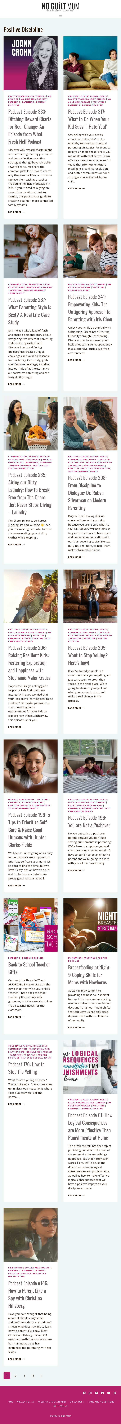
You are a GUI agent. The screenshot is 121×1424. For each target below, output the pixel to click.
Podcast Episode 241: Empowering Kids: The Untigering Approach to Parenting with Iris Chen (90, 308)
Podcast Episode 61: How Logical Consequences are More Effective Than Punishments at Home (90, 1126)
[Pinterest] (114, 1393)
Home (10, 1402)
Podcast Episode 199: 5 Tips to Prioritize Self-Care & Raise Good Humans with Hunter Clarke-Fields (29, 829)
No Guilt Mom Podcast (34, 99)
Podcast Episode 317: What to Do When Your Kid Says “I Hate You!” (88, 119)
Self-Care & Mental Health (83, 471)
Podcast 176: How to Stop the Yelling (26, 1067)
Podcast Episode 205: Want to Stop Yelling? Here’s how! (88, 655)
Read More (16, 212)
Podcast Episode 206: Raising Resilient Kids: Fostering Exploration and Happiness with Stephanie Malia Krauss (29, 662)
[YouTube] (108, 1393)
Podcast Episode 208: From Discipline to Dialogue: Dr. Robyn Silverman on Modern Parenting (87, 492)
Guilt (71, 805)
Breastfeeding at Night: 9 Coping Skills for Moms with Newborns (89, 974)
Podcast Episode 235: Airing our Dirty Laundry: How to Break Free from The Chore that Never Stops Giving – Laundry (29, 493)
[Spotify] (96, 1393)
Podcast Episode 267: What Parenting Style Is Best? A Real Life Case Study (29, 311)
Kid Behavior (33, 459)
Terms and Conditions (100, 1402)
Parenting (14, 102)
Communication (17, 284)
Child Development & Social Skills (87, 96)
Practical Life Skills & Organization (89, 468)
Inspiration (75, 958)
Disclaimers (77, 1402)
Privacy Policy (25, 1402)
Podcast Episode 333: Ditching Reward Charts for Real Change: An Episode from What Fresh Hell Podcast (29, 126)
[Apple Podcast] (102, 1393)
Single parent (16, 293)
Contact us (61, 1406)
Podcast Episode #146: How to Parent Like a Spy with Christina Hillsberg (28, 1294)
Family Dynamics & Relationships (27, 96)
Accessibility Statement (52, 1402)
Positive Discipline (92, 105)
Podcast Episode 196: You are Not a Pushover (89, 821)
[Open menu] (60, 15)
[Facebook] (84, 1393)
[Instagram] (90, 1393)
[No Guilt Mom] (60, 6)
